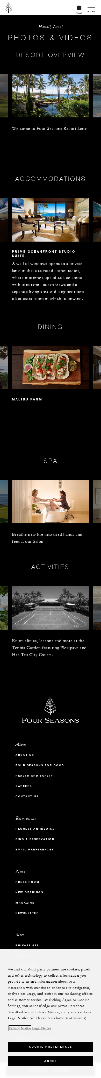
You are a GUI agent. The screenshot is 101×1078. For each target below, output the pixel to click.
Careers (24, 786)
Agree (50, 1061)
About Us (25, 755)
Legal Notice (41, 1028)
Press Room (27, 882)
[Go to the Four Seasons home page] (8, 7)
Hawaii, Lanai (50, 26)
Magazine (25, 902)
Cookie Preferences (50, 1046)
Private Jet (27, 945)
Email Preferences (35, 849)
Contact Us (27, 796)
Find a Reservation (35, 839)
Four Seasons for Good (40, 765)
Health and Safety (35, 775)
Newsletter (27, 913)
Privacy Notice (20, 1028)
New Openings (29, 892)
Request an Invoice (35, 828)
